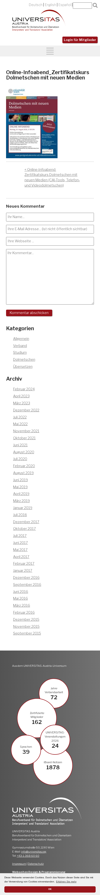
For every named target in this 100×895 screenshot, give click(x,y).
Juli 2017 (20, 536)
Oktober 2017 (24, 528)
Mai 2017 (20, 550)
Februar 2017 (23, 563)
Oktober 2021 (24, 438)
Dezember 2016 (26, 577)
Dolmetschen (24, 359)
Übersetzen (23, 366)
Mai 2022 (20, 424)
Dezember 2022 (26, 410)
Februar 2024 (24, 389)
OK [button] (50, 889)
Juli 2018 (20, 515)
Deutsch (35, 5)
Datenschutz (36, 863)
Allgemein (21, 339)
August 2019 (23, 473)
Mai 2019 (20, 487)
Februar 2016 (24, 612)
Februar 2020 (24, 466)
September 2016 (27, 584)
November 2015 (26, 626)
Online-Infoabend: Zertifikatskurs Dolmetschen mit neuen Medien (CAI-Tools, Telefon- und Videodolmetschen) (52, 177)
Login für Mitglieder (80, 40)
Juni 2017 (20, 543)
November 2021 (26, 431)
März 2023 (21, 403)
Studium (20, 352)
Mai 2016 (20, 598)
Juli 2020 (20, 459)
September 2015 (27, 633)
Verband (20, 346)
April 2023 (21, 396)
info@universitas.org (33, 851)
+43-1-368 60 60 (28, 855)
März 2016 (21, 605)
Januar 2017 (22, 570)
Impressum (19, 863)
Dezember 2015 (26, 619)
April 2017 (21, 557)
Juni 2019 (20, 480)
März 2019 (21, 501)
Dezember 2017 (26, 522)
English (50, 5)
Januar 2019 (22, 508)
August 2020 (23, 452)
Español (64, 5)
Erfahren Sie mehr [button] (66, 881)
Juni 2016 (20, 591)
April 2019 (21, 494)
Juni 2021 (20, 445)
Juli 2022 (20, 417)
